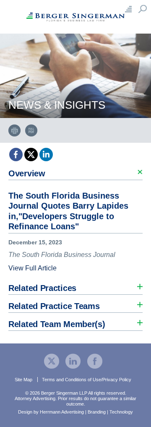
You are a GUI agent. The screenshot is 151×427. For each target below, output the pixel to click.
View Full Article (32, 268)
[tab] (75, 219)
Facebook (16, 154)
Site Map (23, 379)
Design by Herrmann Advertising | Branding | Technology (75, 411)
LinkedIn (46, 154)
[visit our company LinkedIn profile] (73, 360)
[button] (75, 171)
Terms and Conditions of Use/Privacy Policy (86, 379)
